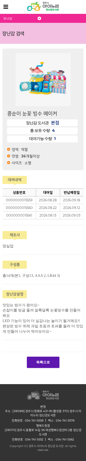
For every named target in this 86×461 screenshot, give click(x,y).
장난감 (7, 18)
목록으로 (43, 362)
